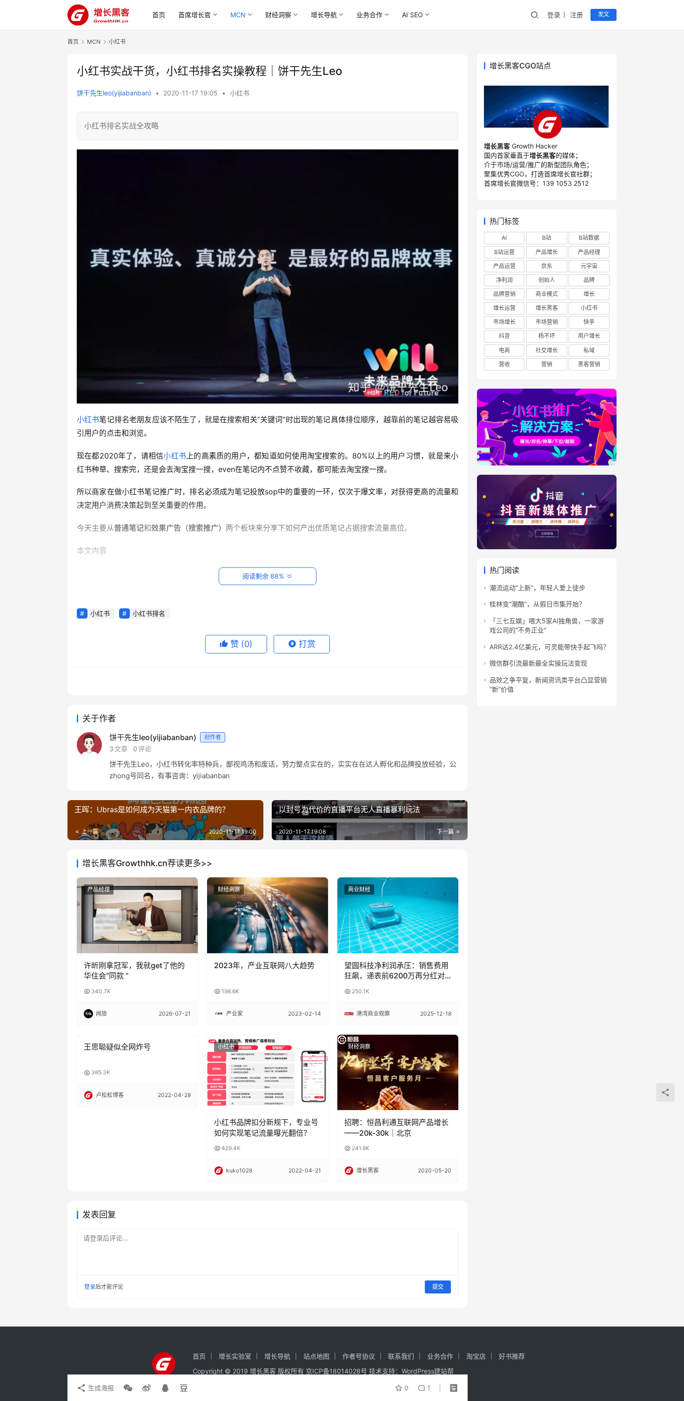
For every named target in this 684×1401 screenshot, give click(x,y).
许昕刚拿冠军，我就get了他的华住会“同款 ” (134, 970)
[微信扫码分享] (128, 1388)
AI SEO (412, 15)
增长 (589, 293)
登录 (553, 15)
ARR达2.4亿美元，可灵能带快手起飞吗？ (550, 647)
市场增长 (504, 321)
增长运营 (504, 307)
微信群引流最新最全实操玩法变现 (538, 663)
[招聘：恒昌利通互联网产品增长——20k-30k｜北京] (397, 1072)
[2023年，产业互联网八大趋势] (267, 915)
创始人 (546, 279)
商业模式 (547, 293)
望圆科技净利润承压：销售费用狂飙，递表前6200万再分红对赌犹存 (396, 971)
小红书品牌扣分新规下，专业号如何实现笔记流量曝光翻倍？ (266, 1127)
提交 (437, 1286)
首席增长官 (194, 15)
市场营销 (547, 321)
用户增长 (589, 335)
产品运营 (504, 266)
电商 (504, 350)
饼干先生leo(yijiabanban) (114, 93)
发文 (603, 14)
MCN (238, 15)
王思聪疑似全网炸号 (117, 1046)
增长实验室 (235, 1356)
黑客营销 (589, 364)
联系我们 (401, 1356)
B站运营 (504, 252)
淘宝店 (476, 1356)
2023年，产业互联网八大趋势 (264, 965)
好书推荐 (512, 1356)
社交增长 (547, 350)
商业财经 (359, 889)
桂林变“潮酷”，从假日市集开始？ (537, 604)
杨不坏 (546, 335)
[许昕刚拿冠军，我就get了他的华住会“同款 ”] (137, 915)
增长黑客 (547, 307)
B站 (546, 237)
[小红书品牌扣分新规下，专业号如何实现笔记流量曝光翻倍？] (267, 1072)
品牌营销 (504, 293)
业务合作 (369, 15)
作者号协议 (358, 1356)
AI (504, 237)
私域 (589, 350)
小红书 (239, 93)
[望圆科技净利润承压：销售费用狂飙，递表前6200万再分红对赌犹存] (397, 915)
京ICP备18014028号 (336, 1371)
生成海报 (100, 1388)
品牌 (589, 279)
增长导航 (324, 15)
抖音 (504, 335)
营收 (504, 364)
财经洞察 (278, 15)
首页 (158, 15)
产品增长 (547, 252)
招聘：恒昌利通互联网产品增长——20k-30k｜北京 (396, 1127)
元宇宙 (589, 266)
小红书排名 (149, 613)
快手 (589, 321)
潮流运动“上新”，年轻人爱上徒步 (537, 588)
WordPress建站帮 (428, 1371)
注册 (576, 15)
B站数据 (589, 237)
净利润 (504, 279)
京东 (546, 266)
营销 (546, 364)
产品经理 (98, 889)
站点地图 (316, 1356)
